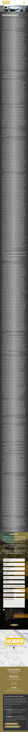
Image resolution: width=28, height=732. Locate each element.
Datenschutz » (7, 706)
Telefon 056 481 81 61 (14, 689)
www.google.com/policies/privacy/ (11, 353)
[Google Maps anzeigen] (14, 648)
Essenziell (9, 709)
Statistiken (9, 716)
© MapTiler (12, 666)
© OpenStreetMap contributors (21, 666)
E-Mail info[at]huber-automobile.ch (15, 552)
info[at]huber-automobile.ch (9, 77)
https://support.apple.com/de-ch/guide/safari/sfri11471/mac (11, 258)
